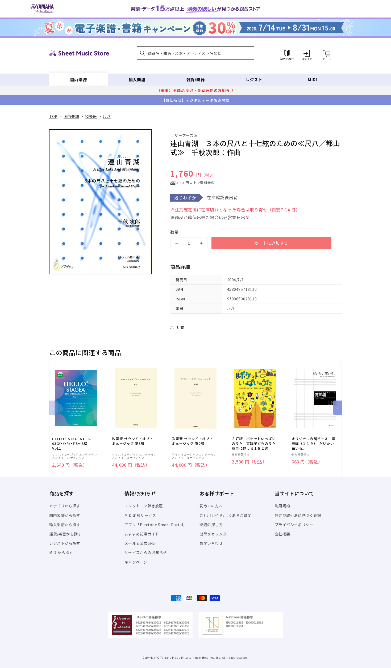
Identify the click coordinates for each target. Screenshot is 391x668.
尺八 (107, 116)
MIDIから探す (61, 552)
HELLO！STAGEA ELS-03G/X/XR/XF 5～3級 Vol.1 (71, 443)
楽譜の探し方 (211, 524)
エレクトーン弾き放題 (143, 505)
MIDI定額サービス (140, 515)
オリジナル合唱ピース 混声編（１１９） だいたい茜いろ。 (313, 443)
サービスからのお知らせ (145, 552)
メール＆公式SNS (139, 543)
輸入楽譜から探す (64, 524)
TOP (53, 116)
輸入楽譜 (137, 79)
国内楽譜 (78, 79)
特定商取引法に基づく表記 (298, 515)
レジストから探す (64, 543)
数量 (174, 232)
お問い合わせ (211, 543)
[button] (195, 53)
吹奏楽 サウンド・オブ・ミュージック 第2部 (192, 441)
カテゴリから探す (64, 505)
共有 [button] (180, 327)
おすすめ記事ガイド (141, 534)
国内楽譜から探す (64, 515)
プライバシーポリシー (294, 524)
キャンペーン (136, 562)
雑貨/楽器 (195, 79)
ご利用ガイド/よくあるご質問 (225, 515)
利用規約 (282, 505)
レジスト (254, 79)
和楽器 (91, 116)
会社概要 (282, 534)
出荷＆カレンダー (215, 534)
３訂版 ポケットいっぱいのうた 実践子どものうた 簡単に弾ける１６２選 (255, 443)
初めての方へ (211, 505)
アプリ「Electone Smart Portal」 (155, 524)
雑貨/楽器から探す (65, 534)
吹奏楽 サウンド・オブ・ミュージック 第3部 (132, 441)
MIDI (312, 79)
